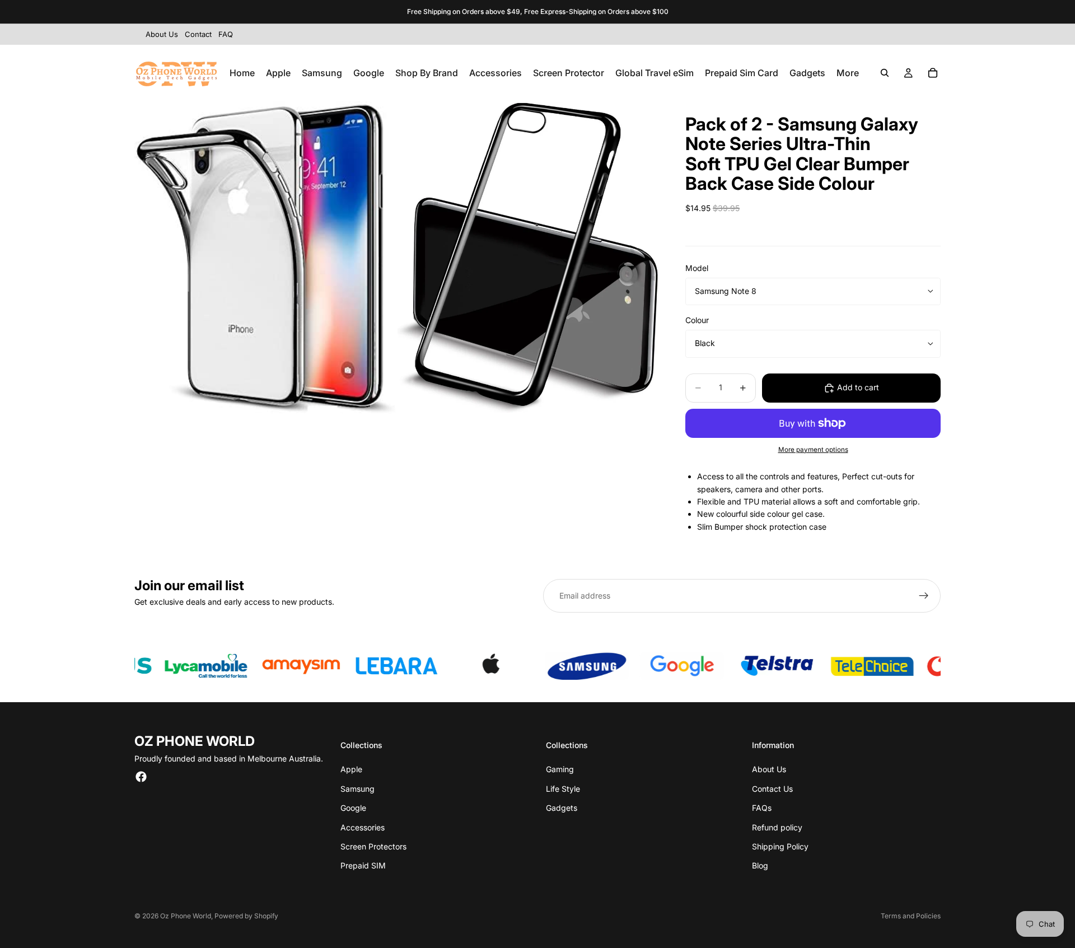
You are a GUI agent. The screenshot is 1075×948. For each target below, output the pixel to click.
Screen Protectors (373, 846)
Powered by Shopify (246, 916)
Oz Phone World (185, 916)
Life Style (563, 788)
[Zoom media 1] (264, 257)
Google (353, 807)
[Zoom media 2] (528, 257)
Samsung (357, 788)
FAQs (762, 807)
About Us (769, 769)
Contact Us (772, 788)
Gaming (560, 769)
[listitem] (847, 73)
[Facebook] (141, 776)
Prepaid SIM (363, 865)
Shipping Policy (780, 846)
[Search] (884, 72)
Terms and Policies (911, 916)
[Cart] (932, 72)
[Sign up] (924, 596)
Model (696, 268)
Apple (351, 769)
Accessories (362, 827)
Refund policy (777, 827)
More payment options (813, 450)
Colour (697, 320)
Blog (760, 865)
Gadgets (561, 807)
